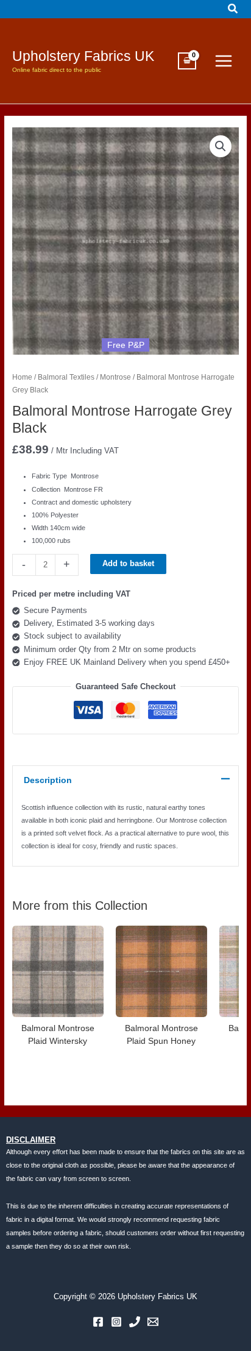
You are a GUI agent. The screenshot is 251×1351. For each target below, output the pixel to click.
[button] (233, 9)
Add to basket (128, 563)
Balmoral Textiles (66, 377)
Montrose (115, 377)
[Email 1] (152, 1321)
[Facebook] (98, 1321)
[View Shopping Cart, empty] (187, 60)
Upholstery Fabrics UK (83, 56)
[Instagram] (116, 1321)
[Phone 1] (134, 1321)
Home (22, 377)
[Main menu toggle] (223, 61)
